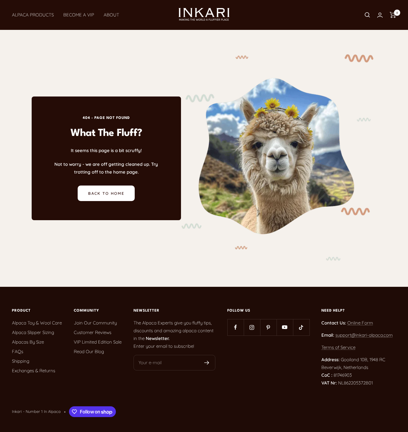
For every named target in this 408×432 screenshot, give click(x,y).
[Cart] (393, 15)
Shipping (20, 361)
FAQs (17, 351)
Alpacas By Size (28, 342)
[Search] (367, 15)
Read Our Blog (89, 351)
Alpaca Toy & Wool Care (37, 323)
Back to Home (106, 193)
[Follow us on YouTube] (285, 327)
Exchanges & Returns (33, 370)
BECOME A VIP (78, 15)
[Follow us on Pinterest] (268, 327)
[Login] (380, 15)
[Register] (206, 363)
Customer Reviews (92, 332)
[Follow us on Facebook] (235, 327)
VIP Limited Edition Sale (98, 342)
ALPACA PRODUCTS (33, 15)
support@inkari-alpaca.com (364, 335)
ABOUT (111, 15)
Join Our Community (95, 323)
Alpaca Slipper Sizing (33, 332)
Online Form (360, 323)
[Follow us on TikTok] (301, 327)
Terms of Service (338, 347)
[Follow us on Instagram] (252, 327)
